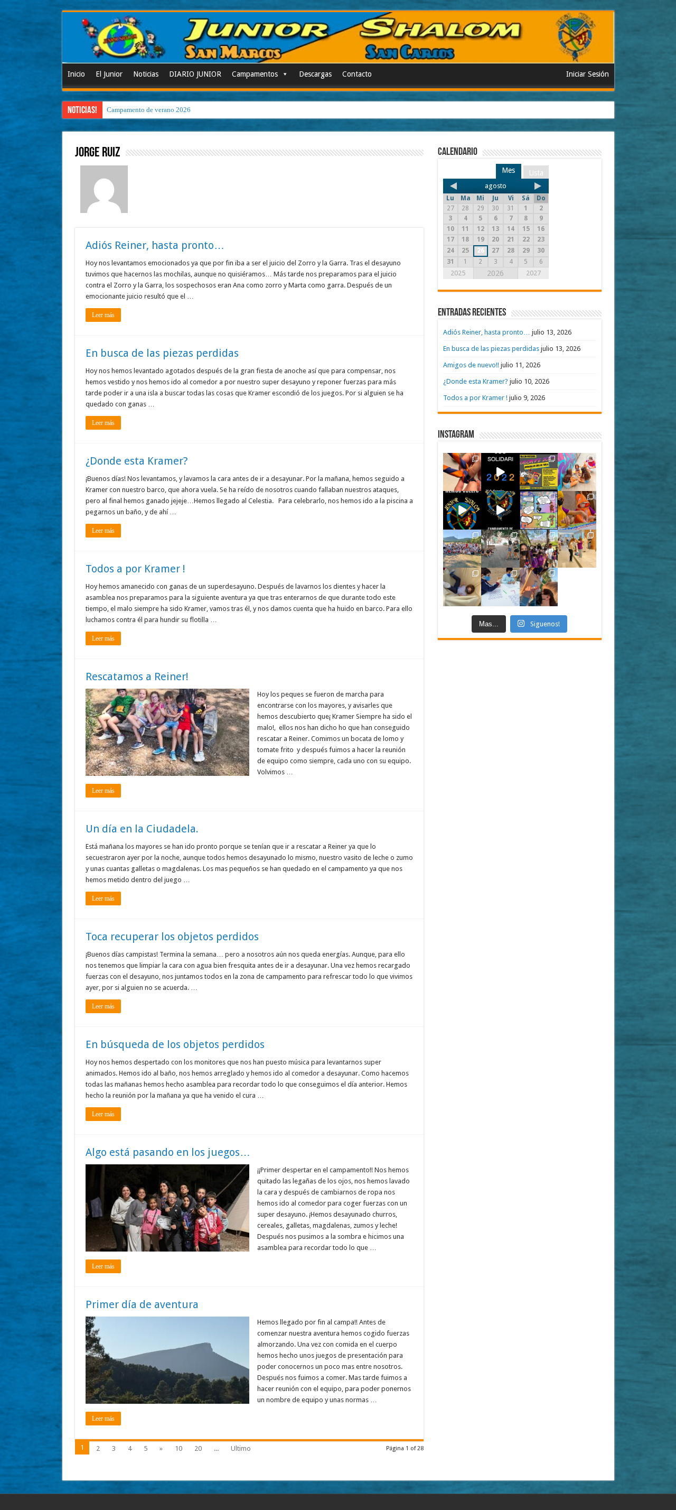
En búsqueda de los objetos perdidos (175, 1044)
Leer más (103, 315)
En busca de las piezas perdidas (162, 353)
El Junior (109, 74)
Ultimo (241, 1448)
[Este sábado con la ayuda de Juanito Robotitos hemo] (462, 587)
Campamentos (255, 74)
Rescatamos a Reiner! (137, 676)
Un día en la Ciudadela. (142, 828)
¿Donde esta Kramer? (137, 461)
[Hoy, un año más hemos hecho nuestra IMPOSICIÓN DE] (462, 472)
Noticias (145, 74)
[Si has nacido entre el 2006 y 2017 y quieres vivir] (462, 510)
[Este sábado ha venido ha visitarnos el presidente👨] (500, 549)
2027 (533, 273)
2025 (457, 273)
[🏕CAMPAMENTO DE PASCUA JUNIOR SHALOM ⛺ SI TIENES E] (539, 510)
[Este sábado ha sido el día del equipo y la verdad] (539, 549)
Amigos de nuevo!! (471, 365)
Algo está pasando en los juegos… (168, 1152)
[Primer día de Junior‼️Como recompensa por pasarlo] (577, 472)
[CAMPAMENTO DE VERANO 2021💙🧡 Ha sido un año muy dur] (462, 549)
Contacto (357, 74)
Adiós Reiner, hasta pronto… (155, 245)
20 (198, 1448)
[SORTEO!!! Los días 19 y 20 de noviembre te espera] (539, 472)
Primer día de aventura (142, 1304)
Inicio (76, 74)
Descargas (315, 74)
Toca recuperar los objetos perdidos (172, 936)
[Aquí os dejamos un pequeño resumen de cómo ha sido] (500, 510)
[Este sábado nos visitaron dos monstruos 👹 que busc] (577, 510)
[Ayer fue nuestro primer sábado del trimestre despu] (539, 587)
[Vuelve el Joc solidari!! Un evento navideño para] (500, 472)
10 (178, 1448)
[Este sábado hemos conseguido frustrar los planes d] (500, 587)
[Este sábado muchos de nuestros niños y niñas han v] (577, 549)
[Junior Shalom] (338, 37)
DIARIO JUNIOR (195, 74)
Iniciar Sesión (587, 74)
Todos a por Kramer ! (135, 568)
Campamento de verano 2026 (149, 110)
